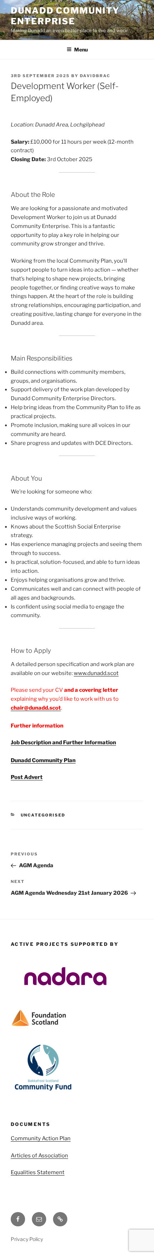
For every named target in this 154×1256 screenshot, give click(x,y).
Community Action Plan (41, 1138)
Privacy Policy (27, 1239)
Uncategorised (43, 815)
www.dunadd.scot (96, 673)
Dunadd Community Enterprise (65, 15)
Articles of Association (39, 1155)
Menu (81, 49)
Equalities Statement (37, 1172)
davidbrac (95, 75)
